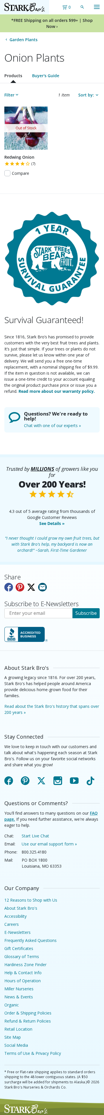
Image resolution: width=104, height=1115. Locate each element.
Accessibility (15, 916)
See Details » (52, 523)
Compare (20, 173)
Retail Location (18, 1029)
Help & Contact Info (23, 972)
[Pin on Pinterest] (20, 587)
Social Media (16, 1045)
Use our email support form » (49, 844)
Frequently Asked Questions (30, 940)
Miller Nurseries (19, 988)
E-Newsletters (17, 932)
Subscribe (86, 613)
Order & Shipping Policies (27, 1013)
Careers (11, 924)
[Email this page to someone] (42, 587)
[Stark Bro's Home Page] (24, 7)
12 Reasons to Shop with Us (30, 900)
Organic (11, 1005)
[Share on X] (31, 587)
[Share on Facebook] (8, 587)
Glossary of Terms (21, 956)
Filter (9, 95)
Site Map (12, 1037)
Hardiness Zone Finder (25, 964)
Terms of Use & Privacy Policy (32, 1053)
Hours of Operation (22, 980)
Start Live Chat (35, 836)
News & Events (18, 997)
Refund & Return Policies (27, 1021)
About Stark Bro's (20, 908)
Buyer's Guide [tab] (45, 75)
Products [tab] (13, 75)
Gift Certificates (18, 948)
